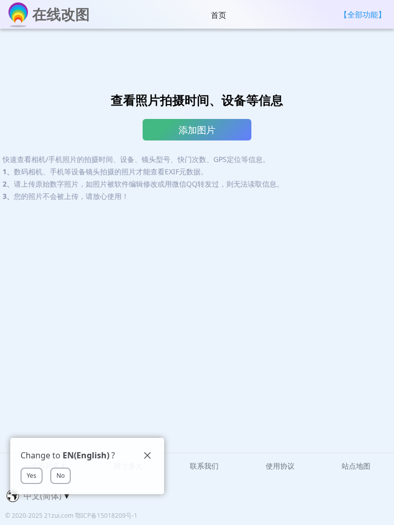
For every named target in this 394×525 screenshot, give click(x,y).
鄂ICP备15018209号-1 (106, 515)
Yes (31, 475)
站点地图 (356, 466)
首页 (218, 15)
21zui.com (59, 515)
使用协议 (280, 466)
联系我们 (204, 466)
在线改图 (61, 14)
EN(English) (86, 455)
